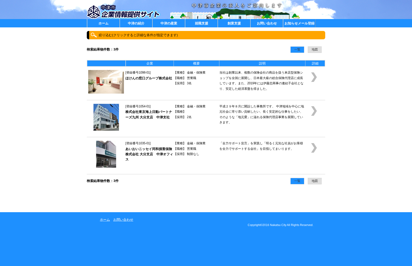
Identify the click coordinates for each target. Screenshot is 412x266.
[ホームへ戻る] (124, 18)
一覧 (297, 49)
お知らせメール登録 (299, 23)
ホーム (103, 23)
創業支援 (234, 23)
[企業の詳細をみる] (106, 92)
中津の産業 (168, 23)
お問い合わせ (267, 23)
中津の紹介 (136, 23)
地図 (315, 49)
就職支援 (201, 23)
